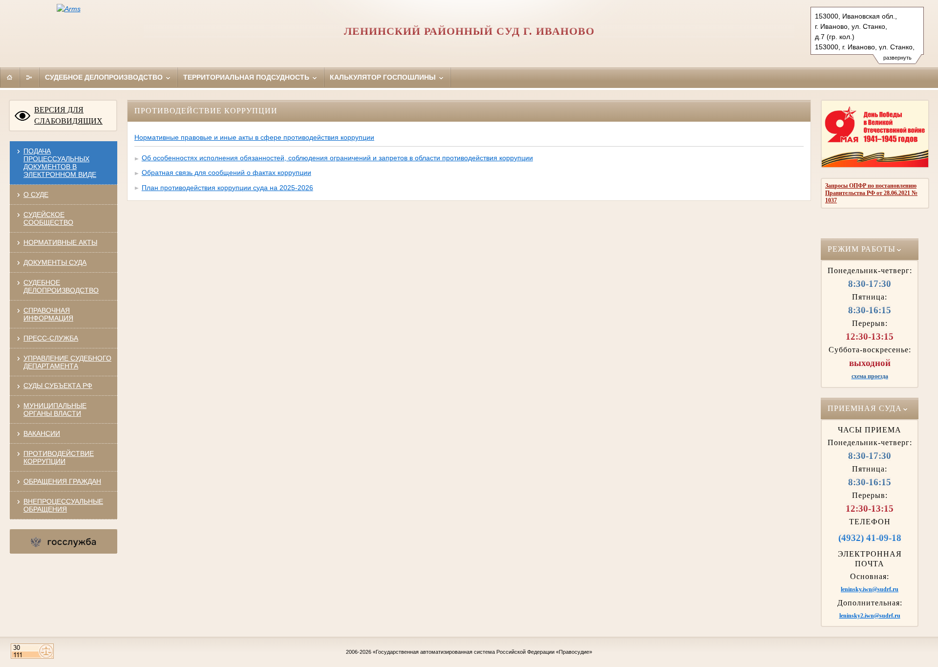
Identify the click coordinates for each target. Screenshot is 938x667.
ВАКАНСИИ (41, 433)
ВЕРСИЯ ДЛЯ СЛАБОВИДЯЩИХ (68, 115)
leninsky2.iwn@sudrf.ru (869, 615)
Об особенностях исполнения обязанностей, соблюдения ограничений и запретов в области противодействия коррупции (337, 158)
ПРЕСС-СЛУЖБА (50, 338)
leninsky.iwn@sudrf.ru (869, 589)
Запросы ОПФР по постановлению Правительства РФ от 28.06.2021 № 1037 (871, 193)
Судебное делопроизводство (105, 77)
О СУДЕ (35, 194)
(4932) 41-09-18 (869, 538)
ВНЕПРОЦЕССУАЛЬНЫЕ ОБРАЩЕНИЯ (63, 505)
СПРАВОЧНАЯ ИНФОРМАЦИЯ (48, 314)
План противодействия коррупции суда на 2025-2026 (227, 188)
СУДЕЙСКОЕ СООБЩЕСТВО (48, 218)
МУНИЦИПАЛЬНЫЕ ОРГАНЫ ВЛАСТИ (54, 409)
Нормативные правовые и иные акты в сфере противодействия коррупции (254, 137)
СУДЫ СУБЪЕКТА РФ (57, 385)
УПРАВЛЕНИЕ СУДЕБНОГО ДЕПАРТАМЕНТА (67, 362)
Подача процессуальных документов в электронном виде (59, 162)
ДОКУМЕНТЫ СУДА (54, 262)
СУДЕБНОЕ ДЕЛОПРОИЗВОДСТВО (61, 286)
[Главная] (10, 77)
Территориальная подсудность (247, 77)
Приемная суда (865, 408)
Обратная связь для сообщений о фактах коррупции (226, 172)
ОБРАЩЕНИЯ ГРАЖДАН (62, 481)
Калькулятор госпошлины (384, 77)
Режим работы (861, 249)
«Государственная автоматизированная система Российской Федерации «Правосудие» (482, 652)
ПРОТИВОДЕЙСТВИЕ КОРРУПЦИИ (58, 457)
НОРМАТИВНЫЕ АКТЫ (60, 242)
